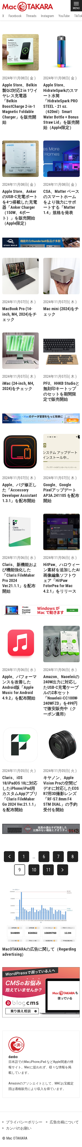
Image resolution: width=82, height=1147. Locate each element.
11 (48, 870)
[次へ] (62, 869)
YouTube (64, 16)
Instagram (47, 16)
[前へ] (9, 856)
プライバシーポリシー (24, 1122)
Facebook (15, 16)
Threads (31, 16)
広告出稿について (64, 1122)
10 (34, 870)
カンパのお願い (18, 1128)
